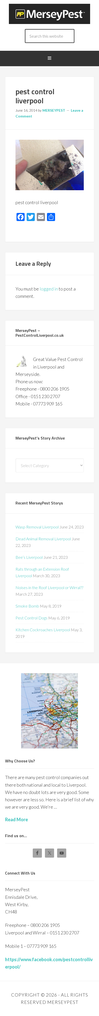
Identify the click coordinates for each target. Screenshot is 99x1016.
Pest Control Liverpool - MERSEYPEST (49, 14)
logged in (49, 289)
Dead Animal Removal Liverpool (43, 538)
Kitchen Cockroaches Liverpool (42, 629)
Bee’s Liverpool (29, 557)
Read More (16, 819)
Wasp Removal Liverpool (37, 526)
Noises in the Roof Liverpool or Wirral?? (49, 587)
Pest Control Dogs (31, 617)
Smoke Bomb (27, 605)
